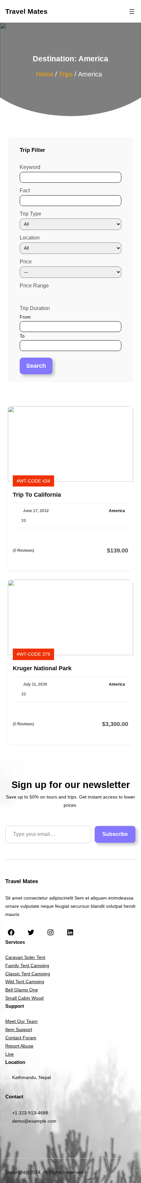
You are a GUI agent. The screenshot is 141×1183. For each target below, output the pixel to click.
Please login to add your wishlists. (126, 495)
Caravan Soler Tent (25, 957)
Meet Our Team (21, 1021)
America (117, 510)
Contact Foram (20, 1037)
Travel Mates (26, 11)
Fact (25, 190)
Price (26, 261)
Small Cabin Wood (24, 998)
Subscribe (115, 834)
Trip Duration (35, 308)
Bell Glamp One (21, 989)
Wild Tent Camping (24, 981)
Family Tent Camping (27, 965)
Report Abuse (19, 1045)
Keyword (30, 167)
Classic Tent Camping (27, 973)
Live (9, 1054)
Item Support (18, 1029)
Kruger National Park (42, 668)
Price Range (34, 285)
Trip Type (30, 214)
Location (30, 237)
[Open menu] (132, 11)
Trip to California (37, 494)
